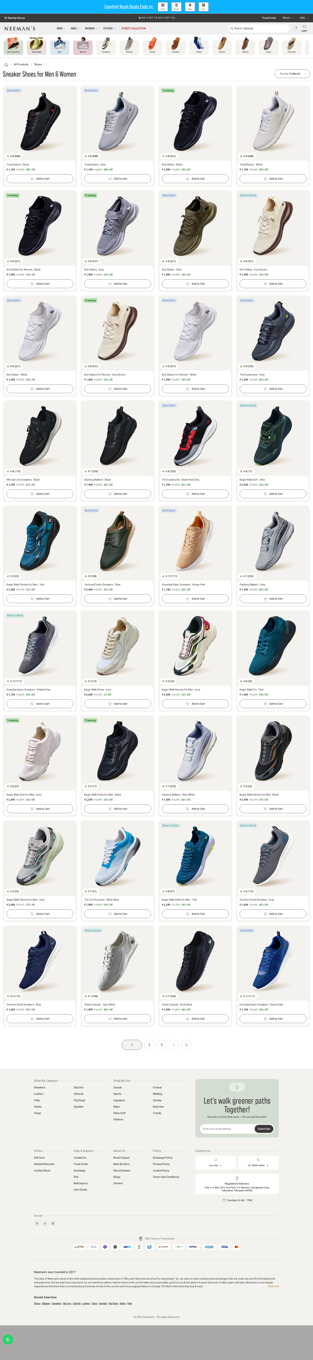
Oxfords (79, 1093)
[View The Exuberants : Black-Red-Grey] (195, 436)
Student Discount (44, 1164)
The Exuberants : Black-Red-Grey (180, 479)
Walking (157, 1093)
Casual (117, 1087)
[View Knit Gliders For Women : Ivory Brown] (117, 331)
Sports (117, 1093)
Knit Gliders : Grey (94, 269)
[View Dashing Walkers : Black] (117, 436)
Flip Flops (79, 1100)
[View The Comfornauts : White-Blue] (117, 856)
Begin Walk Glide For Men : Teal (179, 899)
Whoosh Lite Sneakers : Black (23, 479)
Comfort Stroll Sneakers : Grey (257, 899)
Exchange (79, 1170)
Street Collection (133, 28)
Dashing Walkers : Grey (252, 584)
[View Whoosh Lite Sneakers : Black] (40, 436)
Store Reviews (121, 1170)
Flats (37, 1100)
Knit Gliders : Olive (172, 269)
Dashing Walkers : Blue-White (178, 794)
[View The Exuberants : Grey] (273, 331)
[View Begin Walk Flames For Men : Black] (273, 751)
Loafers (38, 1093)
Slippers (46, 1303)
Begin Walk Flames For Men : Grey (26, 899)
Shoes (38, 64)
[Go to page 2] (174, 1045)
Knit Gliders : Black (172, 164)
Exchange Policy (162, 1157)
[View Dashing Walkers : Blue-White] (195, 751)
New (59, 28)
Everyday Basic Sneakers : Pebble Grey (29, 689)
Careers (118, 1183)
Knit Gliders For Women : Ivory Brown (105, 374)
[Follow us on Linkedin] (53, 1223)
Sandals (79, 1106)
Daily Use (158, 1106)
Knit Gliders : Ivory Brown (253, 269)
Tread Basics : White (251, 164)
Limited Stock (42, 1170)
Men (73, 28)
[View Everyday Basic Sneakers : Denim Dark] (273, 961)
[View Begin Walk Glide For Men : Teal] (195, 856)
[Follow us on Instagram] (37, 1223)
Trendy (157, 1113)
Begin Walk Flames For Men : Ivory (181, 689)
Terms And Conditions (166, 1176)
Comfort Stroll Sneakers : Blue (24, 1004)
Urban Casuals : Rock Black (177, 1004)
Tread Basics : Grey (95, 164)
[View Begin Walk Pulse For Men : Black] (117, 751)
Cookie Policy (161, 1170)
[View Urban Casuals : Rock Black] (195, 961)
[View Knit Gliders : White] (40, 331)
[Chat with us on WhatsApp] (8, 1339)
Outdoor (118, 1119)
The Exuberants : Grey (252, 374)
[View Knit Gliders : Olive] (195, 226)
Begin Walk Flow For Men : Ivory (24, 794)
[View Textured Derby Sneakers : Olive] (117, 541)
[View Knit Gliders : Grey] (117, 226)
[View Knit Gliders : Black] (195, 121)
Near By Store (121, 1164)
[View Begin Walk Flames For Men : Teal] (40, 541)
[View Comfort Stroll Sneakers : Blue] (40, 961)
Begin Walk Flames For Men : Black (259, 794)
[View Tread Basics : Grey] (117, 121)
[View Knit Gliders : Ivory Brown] (273, 226)
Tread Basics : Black (18, 164)
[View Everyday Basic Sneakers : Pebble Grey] (40, 646)
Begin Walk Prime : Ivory (97, 689)
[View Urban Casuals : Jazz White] (117, 961)
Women (90, 28)
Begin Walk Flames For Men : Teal (25, 584)
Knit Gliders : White (17, 374)
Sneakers (39, 1087)
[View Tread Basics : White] (273, 121)
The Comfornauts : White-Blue (101, 899)
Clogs (37, 1113)
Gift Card (39, 1157)
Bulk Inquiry (81, 1183)
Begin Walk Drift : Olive (252, 479)
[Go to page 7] (186, 1045)
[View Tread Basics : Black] (40, 121)
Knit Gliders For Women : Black (24, 269)
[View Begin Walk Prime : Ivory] (117, 646)
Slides (38, 1106)
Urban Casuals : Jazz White (99, 1004)
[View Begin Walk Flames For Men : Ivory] (195, 646)
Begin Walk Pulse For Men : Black (102, 794)
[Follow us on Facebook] (45, 1223)
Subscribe (264, 1128)
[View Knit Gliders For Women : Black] (40, 226)
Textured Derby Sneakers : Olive (102, 584)
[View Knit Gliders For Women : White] (195, 331)
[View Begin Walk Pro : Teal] (273, 646)
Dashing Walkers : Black (97, 479)
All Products (21, 64)
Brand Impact (121, 1157)
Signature (119, 1100)
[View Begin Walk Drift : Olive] (273, 436)
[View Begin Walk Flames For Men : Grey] (40, 856)
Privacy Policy (161, 1164)
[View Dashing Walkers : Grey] (273, 541)
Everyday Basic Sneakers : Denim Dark (261, 1004)
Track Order (269, 18)
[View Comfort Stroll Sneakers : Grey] (273, 856)
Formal (157, 1087)
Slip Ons (79, 1087)
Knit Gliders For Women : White (179, 374)
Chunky (157, 1100)
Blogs (116, 1176)
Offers (108, 28)
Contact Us (80, 1157)
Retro (116, 1106)
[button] (156, 7)
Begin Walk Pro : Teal (251, 689)
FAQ (76, 1176)
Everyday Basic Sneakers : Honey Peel (183, 584)
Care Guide (80, 1189)
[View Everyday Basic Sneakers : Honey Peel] (195, 541)
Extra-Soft (119, 1113)
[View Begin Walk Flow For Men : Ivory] (40, 751)
